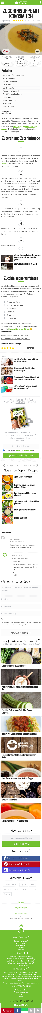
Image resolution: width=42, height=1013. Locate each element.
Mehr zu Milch (20, 1005)
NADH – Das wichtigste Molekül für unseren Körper (21, 972)
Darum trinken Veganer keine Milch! (15, 335)
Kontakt (21, 950)
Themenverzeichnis (21, 992)
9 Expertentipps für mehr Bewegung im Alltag (21, 974)
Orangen (7, 894)
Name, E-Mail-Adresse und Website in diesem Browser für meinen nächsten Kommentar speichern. (21, 623)
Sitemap (21, 994)
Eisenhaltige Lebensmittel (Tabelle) (21, 957)
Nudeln (33, 889)
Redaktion (21, 947)
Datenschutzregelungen (23, 450)
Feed (21, 996)
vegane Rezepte (10, 884)
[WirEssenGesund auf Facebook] (40, 2)
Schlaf (6, 979)
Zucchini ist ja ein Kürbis (18, 329)
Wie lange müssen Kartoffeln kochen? (21, 963)
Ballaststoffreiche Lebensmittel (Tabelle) (21, 961)
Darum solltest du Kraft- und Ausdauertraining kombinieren (21, 976)
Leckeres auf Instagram (19, 870)
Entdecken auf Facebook (18, 858)
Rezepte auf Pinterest (19, 864)
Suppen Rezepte (6, 20)
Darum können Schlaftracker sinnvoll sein (24, 979)
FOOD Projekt (21, 943)
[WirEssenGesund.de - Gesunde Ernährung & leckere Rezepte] (21, 2)
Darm (20, 981)
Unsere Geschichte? (21, 941)
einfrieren (8, 889)
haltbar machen (21, 889)
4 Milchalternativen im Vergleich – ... (15, 339)
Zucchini (4, 164)
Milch (32, 884)
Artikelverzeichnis (21, 990)
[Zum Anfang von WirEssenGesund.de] (21, 926)
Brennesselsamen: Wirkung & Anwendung (21, 959)
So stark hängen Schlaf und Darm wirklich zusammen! (21, 983)
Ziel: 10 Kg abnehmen (21, 965)
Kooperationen (21, 945)
